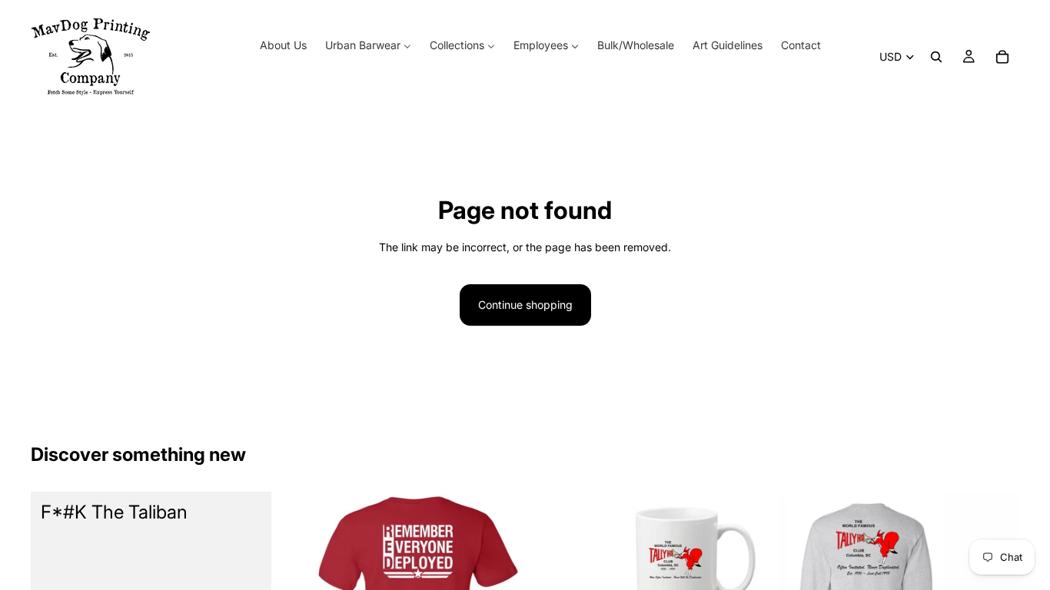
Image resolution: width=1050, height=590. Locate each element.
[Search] (936, 57)
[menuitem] (283, 45)
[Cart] (1002, 57)
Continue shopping (525, 304)
